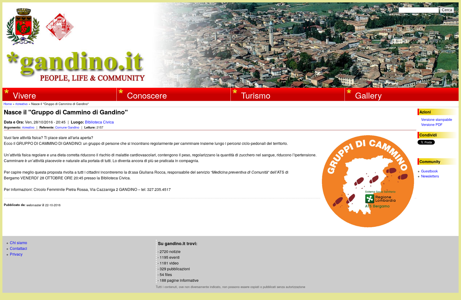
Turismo (255, 95)
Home (8, 103)
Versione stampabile (436, 119)
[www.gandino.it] (230, 85)
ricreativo (21, 103)
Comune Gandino (67, 127)
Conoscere (147, 95)
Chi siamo (18, 242)
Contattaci (18, 248)
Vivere (24, 95)
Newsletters (430, 175)
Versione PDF (432, 124)
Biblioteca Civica (99, 122)
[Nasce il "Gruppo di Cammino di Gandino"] (368, 181)
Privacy (16, 254)
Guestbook (429, 170)
